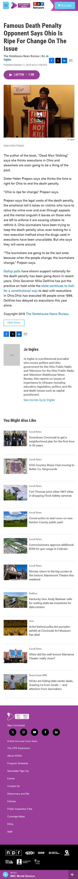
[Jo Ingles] (12, 355)
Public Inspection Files (19, 808)
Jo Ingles (31, 349)
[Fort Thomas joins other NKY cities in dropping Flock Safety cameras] (15, 492)
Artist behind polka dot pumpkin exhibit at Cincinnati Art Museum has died (50, 630)
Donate (66, 5)
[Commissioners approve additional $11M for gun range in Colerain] (15, 546)
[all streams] (73, 874)
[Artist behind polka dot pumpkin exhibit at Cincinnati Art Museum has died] (15, 627)
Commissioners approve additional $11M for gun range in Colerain (51, 547)
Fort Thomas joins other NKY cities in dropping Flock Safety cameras (51, 493)
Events (11, 778)
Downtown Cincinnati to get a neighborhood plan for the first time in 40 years (51, 441)
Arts (31, 621)
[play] (5, 874)
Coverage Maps (16, 816)
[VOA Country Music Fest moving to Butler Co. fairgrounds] (15, 466)
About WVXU (14, 755)
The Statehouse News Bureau (47, 313)
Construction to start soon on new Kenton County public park (51, 520)
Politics (33, 593)
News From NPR (38, 675)
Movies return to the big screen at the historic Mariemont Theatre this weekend (51, 575)
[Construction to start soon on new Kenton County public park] (15, 519)
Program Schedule (17, 763)
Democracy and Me (18, 793)
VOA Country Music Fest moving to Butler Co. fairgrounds (51, 467)
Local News (35, 431)
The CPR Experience (18, 748)
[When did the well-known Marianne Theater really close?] (15, 655)
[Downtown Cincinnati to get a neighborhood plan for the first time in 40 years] (15, 438)
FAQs (10, 824)
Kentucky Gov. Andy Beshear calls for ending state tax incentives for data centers (50, 603)
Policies (11, 801)
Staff (9, 831)
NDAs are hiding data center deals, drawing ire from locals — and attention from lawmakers (51, 685)
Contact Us (13, 786)
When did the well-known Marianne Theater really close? (51, 656)
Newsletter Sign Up (18, 770)
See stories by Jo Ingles (39, 400)
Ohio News (14, 322)
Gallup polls (12, 271)
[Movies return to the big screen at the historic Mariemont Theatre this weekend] (15, 572)
